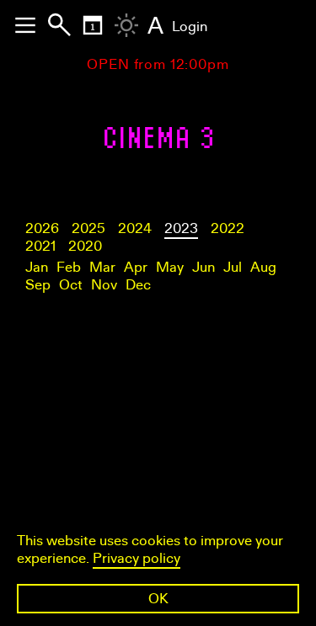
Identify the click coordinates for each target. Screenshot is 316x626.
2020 (85, 246)
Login (189, 26)
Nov (104, 285)
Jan (36, 267)
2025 (88, 228)
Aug (263, 267)
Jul (232, 267)
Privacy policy (136, 558)
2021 (40, 246)
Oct (71, 285)
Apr (135, 267)
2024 (135, 228)
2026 (42, 228)
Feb (68, 267)
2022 (227, 228)
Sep (38, 285)
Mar (102, 267)
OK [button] (158, 598)
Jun (203, 267)
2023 (181, 228)
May (170, 267)
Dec (138, 285)
